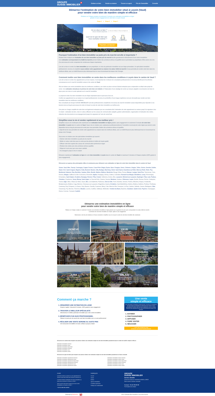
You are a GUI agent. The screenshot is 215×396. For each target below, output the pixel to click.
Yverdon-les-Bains (115, 188)
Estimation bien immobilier (69, 3)
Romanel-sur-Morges (127, 174)
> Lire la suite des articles (63, 387)
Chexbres (62, 179)
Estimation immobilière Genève (64, 343)
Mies (68, 167)
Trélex (138, 167)
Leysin (131, 179)
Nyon (112, 167)
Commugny (79, 167)
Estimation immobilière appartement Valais (67, 365)
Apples (95, 174)
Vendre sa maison (111, 3)
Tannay (73, 167)
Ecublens (78, 177)
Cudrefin (77, 191)
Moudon (82, 188)
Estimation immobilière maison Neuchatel (117, 360)
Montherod (62, 172)
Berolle (93, 172)
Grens (122, 167)
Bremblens (137, 174)
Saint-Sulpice (70, 177)
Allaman (129, 172)
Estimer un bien (96, 3)
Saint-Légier (85, 179)
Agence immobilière (95, 381)
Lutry (148, 177)
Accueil (92, 375)
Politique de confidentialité (97, 385)
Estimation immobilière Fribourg (64, 348)
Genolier (148, 167)
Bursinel (87, 170)
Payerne (144, 188)
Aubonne (68, 172)
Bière (88, 172)
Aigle (65, 181)
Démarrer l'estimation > (107, 45)
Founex (90, 167)
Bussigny (84, 177)
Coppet (85, 167)
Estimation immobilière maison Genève (116, 357)
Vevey (74, 179)
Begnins (78, 170)
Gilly (97, 170)
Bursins (93, 170)
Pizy (151, 170)
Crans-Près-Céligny (99, 167)
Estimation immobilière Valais (64, 351)
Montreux (113, 179)
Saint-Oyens (119, 170)
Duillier (154, 167)
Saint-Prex (141, 172)
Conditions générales (96, 383)
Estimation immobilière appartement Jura (66, 363)
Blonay (79, 179)
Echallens (113, 184)
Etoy (73, 172)
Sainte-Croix (137, 188)
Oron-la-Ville (108, 181)
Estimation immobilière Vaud (63, 345)
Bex (87, 181)
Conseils (155, 3)
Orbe (153, 186)
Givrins (143, 167)
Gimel (113, 170)
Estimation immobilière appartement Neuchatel (68, 360)
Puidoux (153, 177)
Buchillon (78, 172)
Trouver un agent (126, 3)
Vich (64, 170)
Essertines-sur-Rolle (130, 170)
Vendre (92, 377)
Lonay (143, 174)
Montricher (110, 172)
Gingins (133, 167)
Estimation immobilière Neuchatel (64, 346)
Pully (145, 177)
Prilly (94, 177)
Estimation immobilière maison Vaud (116, 359)
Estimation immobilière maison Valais (116, 365)
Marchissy (108, 170)
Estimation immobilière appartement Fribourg (67, 362)
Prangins (117, 167)
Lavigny (134, 172)
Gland (60, 170)
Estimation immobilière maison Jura (116, 363)
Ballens (98, 172)
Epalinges (140, 177)
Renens (89, 177)
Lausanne (119, 177)
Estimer (92, 379)
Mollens (103, 172)
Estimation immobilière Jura (63, 350)
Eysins (108, 167)
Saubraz (84, 172)
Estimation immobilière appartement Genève (67, 357)
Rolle (147, 170)
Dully (82, 170)
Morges (66, 174)
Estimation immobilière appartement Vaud (66, 359)
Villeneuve (125, 179)
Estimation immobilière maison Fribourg (117, 362)
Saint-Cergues (70, 170)
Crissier (98, 177)
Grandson (130, 188)
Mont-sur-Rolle (140, 170)
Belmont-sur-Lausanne (129, 177)
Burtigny (101, 170)
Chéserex (128, 167)
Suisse (61, 167)
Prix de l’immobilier (142, 3)
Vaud (65, 167)
